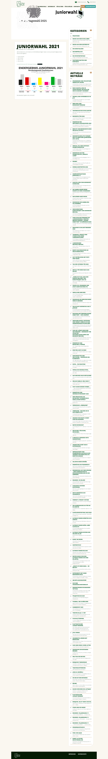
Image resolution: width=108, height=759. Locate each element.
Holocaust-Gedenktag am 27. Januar (82, 307)
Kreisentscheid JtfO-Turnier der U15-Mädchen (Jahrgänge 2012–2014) (82, 137)
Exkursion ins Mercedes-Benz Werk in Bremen (82, 300)
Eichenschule (42, 6)
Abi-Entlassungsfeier (79, 580)
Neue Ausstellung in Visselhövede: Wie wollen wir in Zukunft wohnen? (81, 89)
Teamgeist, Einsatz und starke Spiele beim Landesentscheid (80, 236)
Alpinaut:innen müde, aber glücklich (81, 525)
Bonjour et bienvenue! (80, 662)
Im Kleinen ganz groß (80, 196)
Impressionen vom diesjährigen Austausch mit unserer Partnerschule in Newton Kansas (81, 454)
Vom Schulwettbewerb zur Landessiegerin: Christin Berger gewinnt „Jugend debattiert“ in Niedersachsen (82, 220)
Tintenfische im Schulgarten (82, 110)
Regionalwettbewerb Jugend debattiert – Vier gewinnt (82, 314)
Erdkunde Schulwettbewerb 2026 (82, 228)
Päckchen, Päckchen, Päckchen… (79, 431)
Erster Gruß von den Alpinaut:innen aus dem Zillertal (80, 557)
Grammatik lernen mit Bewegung (80, 638)
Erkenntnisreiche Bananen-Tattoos (82, 588)
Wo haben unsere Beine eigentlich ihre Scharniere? (81, 190)
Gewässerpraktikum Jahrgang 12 (79, 174)
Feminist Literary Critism (81, 500)
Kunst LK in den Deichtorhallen (78, 739)
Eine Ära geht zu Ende (79, 350)
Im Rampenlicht (78, 51)
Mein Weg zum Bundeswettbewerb (79, 104)
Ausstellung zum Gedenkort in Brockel (82, 183)
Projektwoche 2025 (79, 596)
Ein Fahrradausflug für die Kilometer (81, 506)
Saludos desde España (80, 461)
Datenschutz (82, 754)
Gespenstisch (77, 545)
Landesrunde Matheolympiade (78, 243)
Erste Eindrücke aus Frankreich (79, 493)
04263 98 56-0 (93, 2)
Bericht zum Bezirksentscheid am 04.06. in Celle (82, 129)
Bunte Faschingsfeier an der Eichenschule (80, 250)
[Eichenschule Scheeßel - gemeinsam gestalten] (21, 4)
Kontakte (77, 6)
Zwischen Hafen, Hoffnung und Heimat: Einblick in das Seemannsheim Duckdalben (81, 322)
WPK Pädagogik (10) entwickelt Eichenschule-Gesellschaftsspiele (81, 398)
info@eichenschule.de (81, 2)
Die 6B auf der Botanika (80, 678)
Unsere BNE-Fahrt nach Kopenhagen (80, 445)
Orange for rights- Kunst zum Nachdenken (81, 418)
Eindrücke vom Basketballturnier (79, 343)
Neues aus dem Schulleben (81, 39)
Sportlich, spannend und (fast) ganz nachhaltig (81, 286)
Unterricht (51, 6)
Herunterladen (39, 64)
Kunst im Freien (78, 539)
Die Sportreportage (79, 56)
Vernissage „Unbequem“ (80, 405)
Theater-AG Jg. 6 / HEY (79, 613)
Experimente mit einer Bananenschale (80, 573)
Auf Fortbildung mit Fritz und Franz (81, 257)
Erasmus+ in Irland (79, 480)
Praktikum (76, 36)
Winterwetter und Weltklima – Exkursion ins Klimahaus (81, 357)
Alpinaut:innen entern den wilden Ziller (81, 532)
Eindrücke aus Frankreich (81, 464)
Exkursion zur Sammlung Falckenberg (81, 202)
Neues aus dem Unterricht (81, 44)
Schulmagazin (90, 6)
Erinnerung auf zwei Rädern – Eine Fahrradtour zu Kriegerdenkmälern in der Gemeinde (82, 472)
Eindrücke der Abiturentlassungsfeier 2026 (82, 122)
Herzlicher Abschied (79, 292)
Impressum (72, 754)
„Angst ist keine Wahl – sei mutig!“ (81, 566)
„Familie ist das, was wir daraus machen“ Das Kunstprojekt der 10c (80, 278)
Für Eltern (59, 6)
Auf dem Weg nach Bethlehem (82, 375)
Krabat (75, 161)
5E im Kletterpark (78, 618)
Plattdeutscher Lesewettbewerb (78, 624)
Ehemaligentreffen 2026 (80, 167)
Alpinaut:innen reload (80, 550)
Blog (82, 6)
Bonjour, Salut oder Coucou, (82, 702)
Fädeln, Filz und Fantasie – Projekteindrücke (81, 146)
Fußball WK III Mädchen (80, 601)
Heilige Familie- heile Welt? (81, 381)
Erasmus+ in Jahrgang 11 (81, 713)
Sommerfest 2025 (78, 607)
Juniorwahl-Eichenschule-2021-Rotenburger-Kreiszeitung (27, 64)
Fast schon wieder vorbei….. (82, 387)
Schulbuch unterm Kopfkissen (79, 486)
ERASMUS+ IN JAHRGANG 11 (81, 723)
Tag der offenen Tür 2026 (81, 264)
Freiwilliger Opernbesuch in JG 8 (82, 97)
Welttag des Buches (79, 656)
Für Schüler (68, 6)
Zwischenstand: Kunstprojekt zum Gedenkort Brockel (82, 210)
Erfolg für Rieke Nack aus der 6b (81, 270)
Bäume (75, 683)
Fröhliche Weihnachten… (81, 370)
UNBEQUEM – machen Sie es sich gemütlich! (81, 411)
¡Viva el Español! (78, 672)
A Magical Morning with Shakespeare (81, 438)
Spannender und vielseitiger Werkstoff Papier (82, 81)
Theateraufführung (79, 668)
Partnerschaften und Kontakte (80, 60)
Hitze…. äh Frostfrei (79, 364)
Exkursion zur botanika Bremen (80, 650)
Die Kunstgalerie (78, 48)
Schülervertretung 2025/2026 (82, 512)
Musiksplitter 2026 (79, 116)
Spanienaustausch (79, 727)
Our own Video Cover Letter (82, 645)
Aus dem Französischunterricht (80, 583)
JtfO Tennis (76, 632)
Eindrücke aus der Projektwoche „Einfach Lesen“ (80, 154)
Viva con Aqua (77, 733)
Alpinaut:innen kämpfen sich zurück (82, 518)
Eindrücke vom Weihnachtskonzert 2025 (81, 393)
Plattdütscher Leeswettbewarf (78, 695)
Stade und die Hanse (79, 707)
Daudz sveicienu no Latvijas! (82, 689)
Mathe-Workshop (78, 425)
